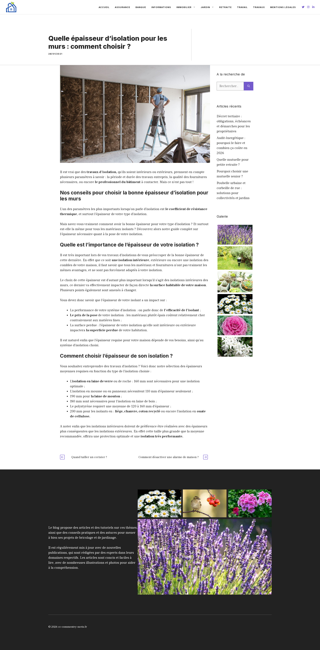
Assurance (122, 7)
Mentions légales (283, 7)
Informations (161, 7)
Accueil (104, 7)
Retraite (225, 7)
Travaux (259, 7)
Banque (141, 7)
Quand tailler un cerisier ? (89, 457)
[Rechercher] (248, 86)
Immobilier (184, 7)
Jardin (205, 7)
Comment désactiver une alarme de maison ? (168, 457)
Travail (242, 7)
